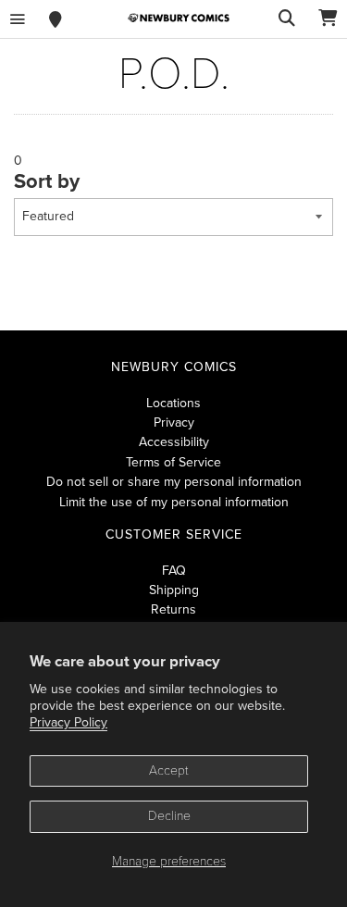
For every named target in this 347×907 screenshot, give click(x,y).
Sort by (47, 181)
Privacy (174, 422)
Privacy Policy (68, 722)
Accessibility (174, 442)
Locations (173, 403)
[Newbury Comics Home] (178, 18)
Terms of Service (173, 462)
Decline (169, 816)
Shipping (174, 590)
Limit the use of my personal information (174, 502)
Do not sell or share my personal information (174, 482)
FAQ (174, 570)
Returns (173, 609)
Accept (169, 770)
